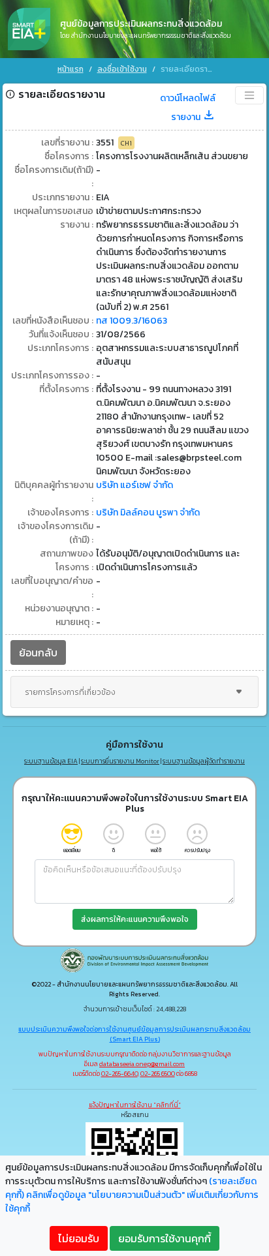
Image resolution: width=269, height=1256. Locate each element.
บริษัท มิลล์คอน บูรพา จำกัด (148, 512)
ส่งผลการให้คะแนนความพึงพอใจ (135, 919)
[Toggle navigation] (249, 95)
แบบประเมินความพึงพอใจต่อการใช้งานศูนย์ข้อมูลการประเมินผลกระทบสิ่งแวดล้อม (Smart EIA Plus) (134, 1034)
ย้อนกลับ (38, 652)
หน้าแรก (70, 69)
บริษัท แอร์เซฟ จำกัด (134, 485)
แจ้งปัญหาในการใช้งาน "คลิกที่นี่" (135, 1105)
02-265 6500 (157, 1074)
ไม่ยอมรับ (78, 1238)
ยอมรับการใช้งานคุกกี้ (164, 1238)
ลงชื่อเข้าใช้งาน (122, 69)
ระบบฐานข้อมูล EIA (51, 761)
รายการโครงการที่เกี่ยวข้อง (70, 692)
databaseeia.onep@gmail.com (142, 1064)
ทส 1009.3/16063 (131, 321)
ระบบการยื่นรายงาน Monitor (120, 761)
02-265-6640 (119, 1074)
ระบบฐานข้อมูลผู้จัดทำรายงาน (204, 761)
